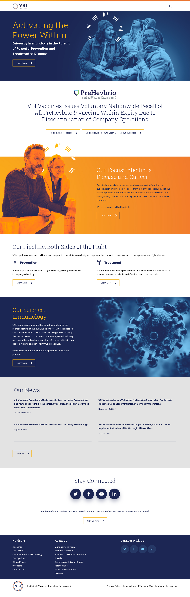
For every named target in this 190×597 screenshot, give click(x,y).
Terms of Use (146, 586)
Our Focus (18, 550)
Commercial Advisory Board (69, 561)
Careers (59, 573)
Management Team (65, 546)
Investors (17, 565)
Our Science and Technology (27, 554)
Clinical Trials (19, 561)
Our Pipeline (19, 558)
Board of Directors (64, 550)
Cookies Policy (130, 586)
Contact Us (18, 569)
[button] (175, 6)
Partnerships (61, 565)
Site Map (159, 586)
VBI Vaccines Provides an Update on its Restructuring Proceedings (51, 424)
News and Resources (65, 569)
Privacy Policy (114, 586)
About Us (17, 546)
